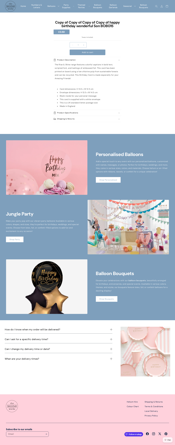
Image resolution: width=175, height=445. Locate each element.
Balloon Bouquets (97, 6)
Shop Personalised (108, 180)
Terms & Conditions (154, 406)
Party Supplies (66, 6)
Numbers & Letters (36, 6)
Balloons (51, 6)
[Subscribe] (46, 434)
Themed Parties (81, 6)
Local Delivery (151, 411)
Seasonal (127, 6)
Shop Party (15, 239)
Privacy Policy (151, 415)
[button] (156, 6)
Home (23, 6)
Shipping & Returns (154, 402)
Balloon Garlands (113, 6)
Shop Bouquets (106, 299)
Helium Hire (132, 402)
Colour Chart (133, 406)
